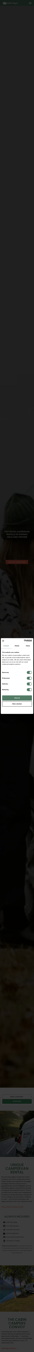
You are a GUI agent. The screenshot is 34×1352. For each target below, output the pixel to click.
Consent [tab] (6, 646)
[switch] (29, 678)
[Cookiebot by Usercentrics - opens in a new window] (24, 641)
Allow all (17, 698)
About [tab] (28, 646)
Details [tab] (17, 646)
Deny (17, 710)
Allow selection (17, 704)
